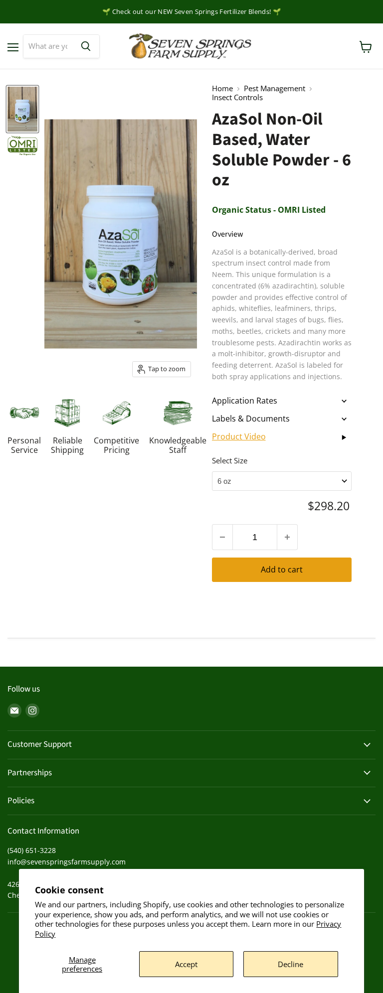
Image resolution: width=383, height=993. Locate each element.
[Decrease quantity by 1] (222, 537)
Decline (290, 964)
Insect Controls (237, 97)
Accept (186, 964)
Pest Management (274, 88)
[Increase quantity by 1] (287, 537)
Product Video (239, 436)
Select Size (229, 460)
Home (222, 88)
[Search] (85, 46)
